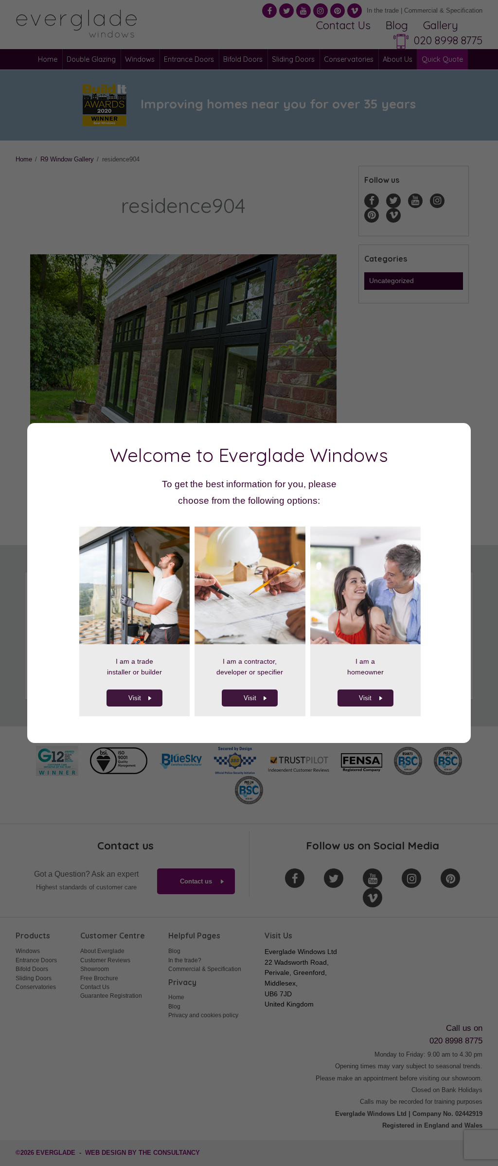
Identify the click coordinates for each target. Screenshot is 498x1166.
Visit (134, 698)
